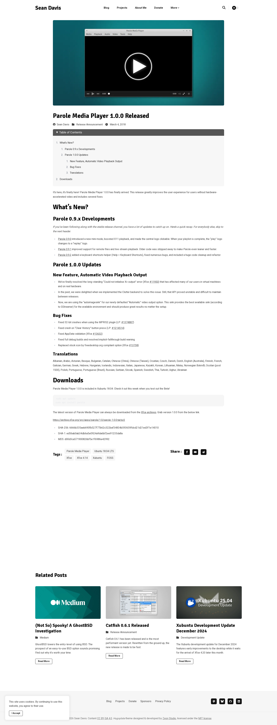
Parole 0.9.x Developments (80, 149)
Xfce (69, 458)
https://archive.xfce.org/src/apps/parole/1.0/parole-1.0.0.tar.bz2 (89, 420)
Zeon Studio (169, 718)
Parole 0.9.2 (64, 255)
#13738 (133, 345)
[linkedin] (239, 701)
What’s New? (67, 143)
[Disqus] (138, 514)
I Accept (16, 713)
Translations (76, 173)
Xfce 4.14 (82, 458)
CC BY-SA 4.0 (104, 718)
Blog (106, 8)
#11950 (154, 282)
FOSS (110, 458)
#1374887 (127, 322)
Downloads (66, 179)
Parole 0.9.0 (64, 239)
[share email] (195, 452)
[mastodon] (214, 701)
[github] (230, 701)
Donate (158, 8)
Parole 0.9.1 (64, 249)
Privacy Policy (163, 701)
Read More (44, 661)
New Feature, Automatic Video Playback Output (96, 161)
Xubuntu (97, 458)
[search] (225, 8)
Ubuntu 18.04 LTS (104, 451)
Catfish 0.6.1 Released (127, 625)
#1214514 (118, 328)
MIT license (204, 718)
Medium (44, 638)
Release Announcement (89, 124)
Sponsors (145, 701)
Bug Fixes (75, 167)
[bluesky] (222, 701)
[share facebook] (187, 452)
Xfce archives (148, 412)
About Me (141, 8)
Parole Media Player (78, 451)
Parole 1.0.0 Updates (76, 155)
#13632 (97, 334)
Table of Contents (70, 132)
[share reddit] (203, 452)
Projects (122, 8)
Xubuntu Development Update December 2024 (205, 628)
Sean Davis (63, 124)
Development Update (193, 638)
